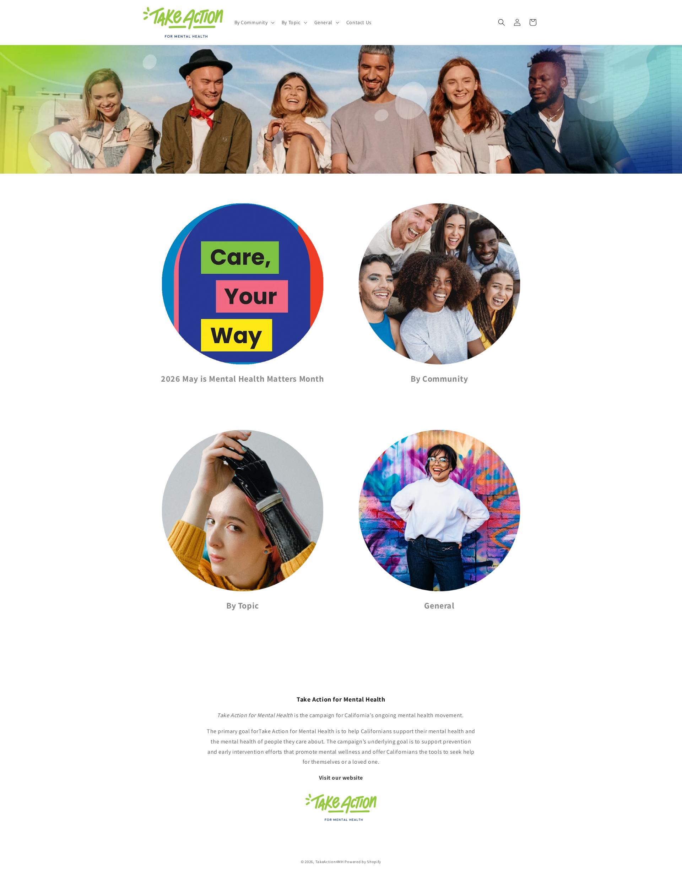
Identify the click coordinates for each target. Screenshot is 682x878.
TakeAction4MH (329, 861)
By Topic (242, 605)
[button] (253, 22)
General (439, 605)
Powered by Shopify (363, 861)
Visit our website (341, 777)
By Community (439, 378)
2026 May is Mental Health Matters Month (242, 378)
